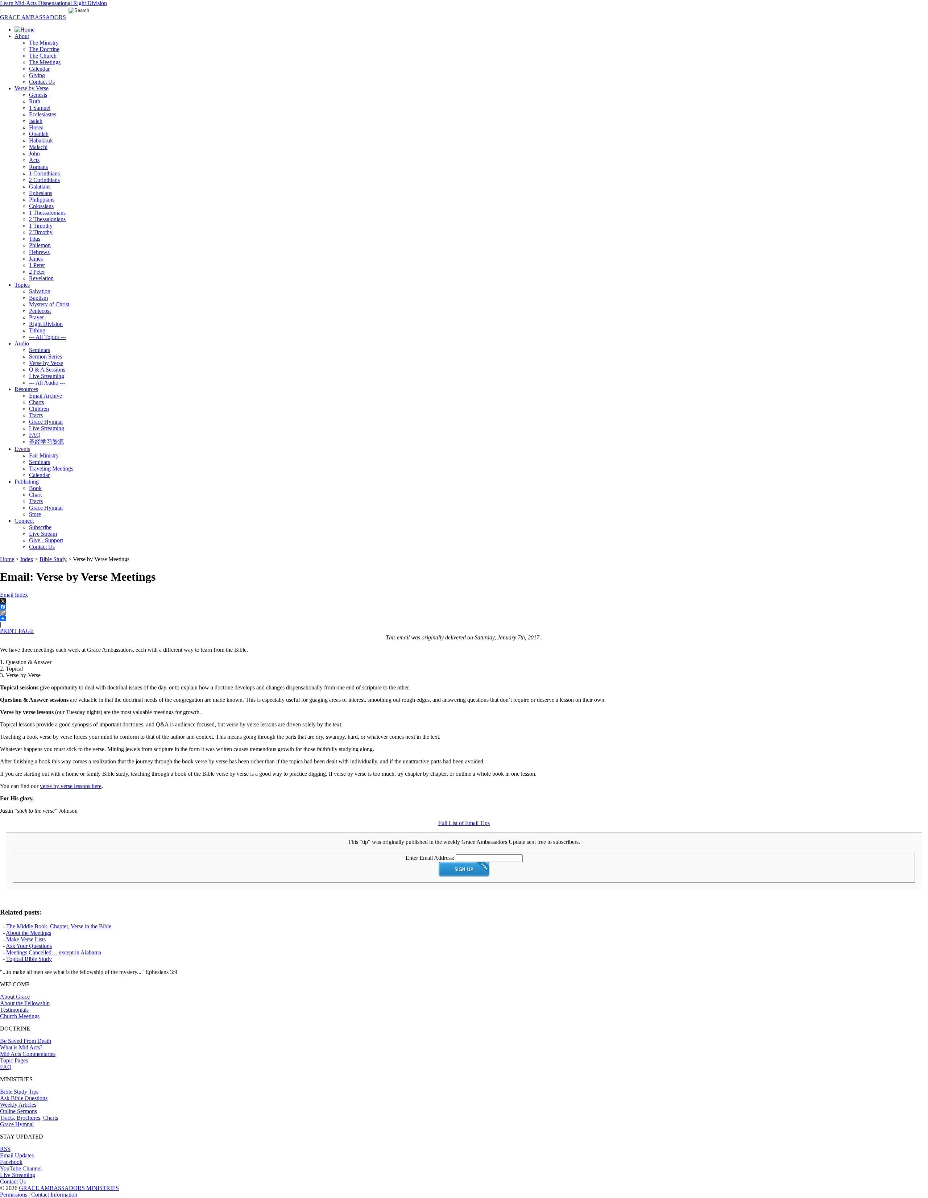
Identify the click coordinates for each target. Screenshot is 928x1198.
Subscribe (40, 527)
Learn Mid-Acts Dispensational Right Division (53, 3)
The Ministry (44, 43)
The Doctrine (44, 49)
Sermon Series (45, 356)
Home (7, 559)
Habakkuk (41, 140)
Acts (34, 160)
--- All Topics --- (47, 337)
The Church (43, 56)
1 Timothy (41, 226)
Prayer (36, 317)
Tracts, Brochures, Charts (29, 1118)
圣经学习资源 (46, 442)
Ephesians (40, 193)
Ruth (34, 101)
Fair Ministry (44, 455)
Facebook (11, 1162)
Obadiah (39, 134)
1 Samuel (39, 108)
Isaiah (35, 121)
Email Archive (45, 396)
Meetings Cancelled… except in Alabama (53, 952)
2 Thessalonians (47, 219)
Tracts (36, 415)
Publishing (26, 481)
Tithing (37, 330)
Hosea (36, 127)
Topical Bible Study (29, 959)
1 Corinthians (44, 173)
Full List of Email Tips (464, 823)
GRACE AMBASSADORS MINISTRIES (69, 1188)
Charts (36, 402)
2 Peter (37, 272)
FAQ (35, 435)
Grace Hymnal (46, 422)
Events (22, 449)
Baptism (38, 298)
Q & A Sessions (47, 369)
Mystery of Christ (49, 304)
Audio (21, 343)
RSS (5, 1149)
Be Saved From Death (25, 1041)
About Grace (15, 997)
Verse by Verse (31, 88)
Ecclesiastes (42, 114)
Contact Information (54, 1194)
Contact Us (42, 82)
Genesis (38, 95)
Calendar (39, 69)
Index (26, 559)
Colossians (41, 206)
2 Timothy (41, 232)
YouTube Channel (21, 1168)
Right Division (46, 324)
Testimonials (14, 1010)
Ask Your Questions (29, 946)
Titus (34, 239)
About (21, 36)
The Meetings (45, 62)
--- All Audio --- (47, 383)
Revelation (41, 278)
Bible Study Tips (19, 1092)
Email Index (14, 595)
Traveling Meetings (51, 468)
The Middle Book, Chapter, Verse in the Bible (58, 926)
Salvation (39, 291)
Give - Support (46, 540)
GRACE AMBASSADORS (33, 17)
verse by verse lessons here (71, 786)
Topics (22, 285)
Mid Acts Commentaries (27, 1054)
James (36, 259)
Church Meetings (20, 1016)
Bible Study (53, 559)
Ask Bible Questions (23, 1098)
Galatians (39, 186)
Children (39, 409)
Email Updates (17, 1155)
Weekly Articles (18, 1105)
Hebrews (39, 252)
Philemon (40, 245)
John (34, 153)
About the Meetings (28, 933)
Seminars (39, 350)
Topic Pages (14, 1060)
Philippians (41, 199)
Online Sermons (18, 1111)
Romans (38, 167)
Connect (24, 521)
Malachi (38, 147)
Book (35, 488)
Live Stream (43, 534)
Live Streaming (46, 376)
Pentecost (40, 311)
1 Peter (37, 265)
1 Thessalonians (47, 213)
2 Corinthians (44, 180)
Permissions (13, 1194)
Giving (37, 75)
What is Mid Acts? (21, 1047)
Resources (26, 389)
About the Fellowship (25, 1003)
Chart (35, 495)
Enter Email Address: (430, 858)
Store (35, 514)
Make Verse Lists (26, 939)
